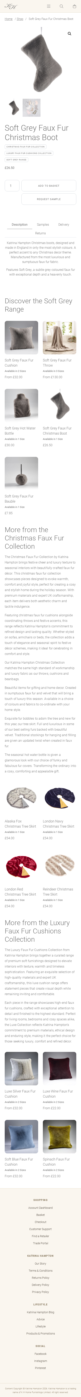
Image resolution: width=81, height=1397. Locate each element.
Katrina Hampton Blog (40, 1312)
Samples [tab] (43, 224)
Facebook (41, 1354)
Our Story (40, 1263)
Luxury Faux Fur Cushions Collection (29, 153)
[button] (74, 6)
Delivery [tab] (63, 224)
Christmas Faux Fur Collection (25, 146)
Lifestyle (41, 1326)
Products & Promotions (40, 1333)
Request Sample (49, 199)
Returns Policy (40, 1278)
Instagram (40, 1361)
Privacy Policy (40, 1292)
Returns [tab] (40, 233)
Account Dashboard (40, 1208)
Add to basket (49, 185)
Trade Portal (40, 1243)
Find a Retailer (40, 1236)
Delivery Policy (40, 1285)
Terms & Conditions (40, 1270)
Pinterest (40, 1368)
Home (9, 19)
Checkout (40, 1222)
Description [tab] (20, 224)
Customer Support (40, 1229)
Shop (20, 19)
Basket (40, 1215)
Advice (41, 1319)
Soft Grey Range (16, 159)
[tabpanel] (40, 258)
